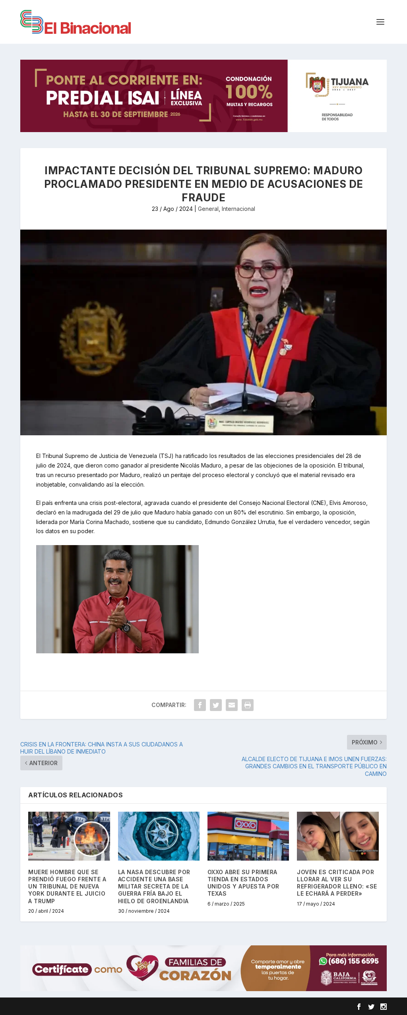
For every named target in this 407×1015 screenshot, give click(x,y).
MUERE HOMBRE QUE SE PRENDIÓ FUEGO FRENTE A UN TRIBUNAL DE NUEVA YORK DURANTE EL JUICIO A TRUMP (67, 886)
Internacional (238, 208)
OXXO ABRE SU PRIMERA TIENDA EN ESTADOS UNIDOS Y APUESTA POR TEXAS (243, 883)
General (208, 208)
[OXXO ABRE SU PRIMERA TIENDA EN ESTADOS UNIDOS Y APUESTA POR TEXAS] (248, 836)
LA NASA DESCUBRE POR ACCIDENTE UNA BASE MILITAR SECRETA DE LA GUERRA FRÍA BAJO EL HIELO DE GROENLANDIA (154, 886)
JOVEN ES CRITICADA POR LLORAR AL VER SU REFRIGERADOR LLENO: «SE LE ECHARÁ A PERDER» (337, 883)
